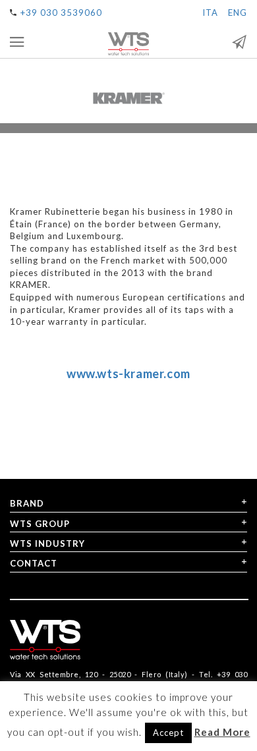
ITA (210, 12)
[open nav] (17, 42)
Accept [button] (168, 732)
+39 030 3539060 (61, 12)
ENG (237, 12)
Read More (222, 732)
